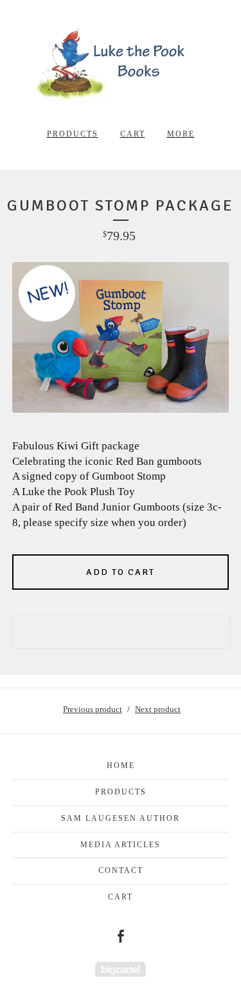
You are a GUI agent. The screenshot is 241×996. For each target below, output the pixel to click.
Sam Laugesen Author (120, 818)
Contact (120, 870)
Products (72, 133)
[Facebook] (120, 936)
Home (121, 765)
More (181, 133)
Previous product (92, 709)
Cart (132, 133)
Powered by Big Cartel (120, 969)
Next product (158, 709)
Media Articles (120, 844)
